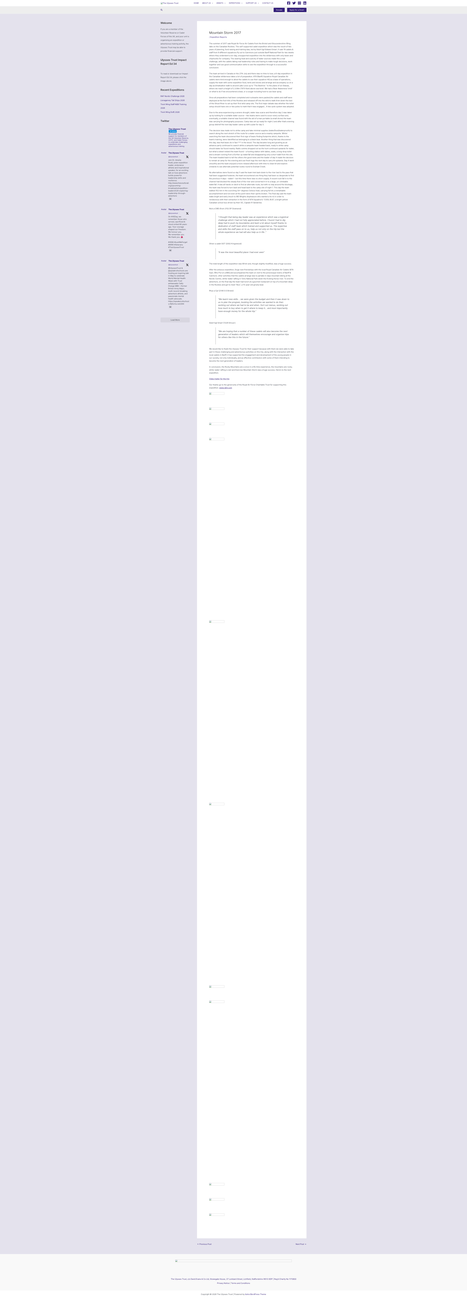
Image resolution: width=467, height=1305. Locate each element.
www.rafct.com (225, 388)
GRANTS (219, 3)
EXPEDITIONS (234, 3)
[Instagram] (299, 3)
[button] (212, 3)
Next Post (301, 1244)
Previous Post (204, 1244)
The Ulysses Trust (176, 153)
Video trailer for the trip (219, 379)
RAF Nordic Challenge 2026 (172, 96)
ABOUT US (206, 3)
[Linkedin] (304, 3)
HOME (196, 3)
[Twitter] (294, 3)
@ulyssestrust (173, 157)
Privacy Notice (223, 1283)
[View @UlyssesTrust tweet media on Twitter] (170, 198)
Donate (279, 10)
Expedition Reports (218, 37)
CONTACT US (267, 3)
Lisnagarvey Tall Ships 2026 (173, 100)
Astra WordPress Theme (255, 1294)
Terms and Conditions (240, 1283)
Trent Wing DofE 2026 (170, 112)
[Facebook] (288, 3)
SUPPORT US (251, 3)
